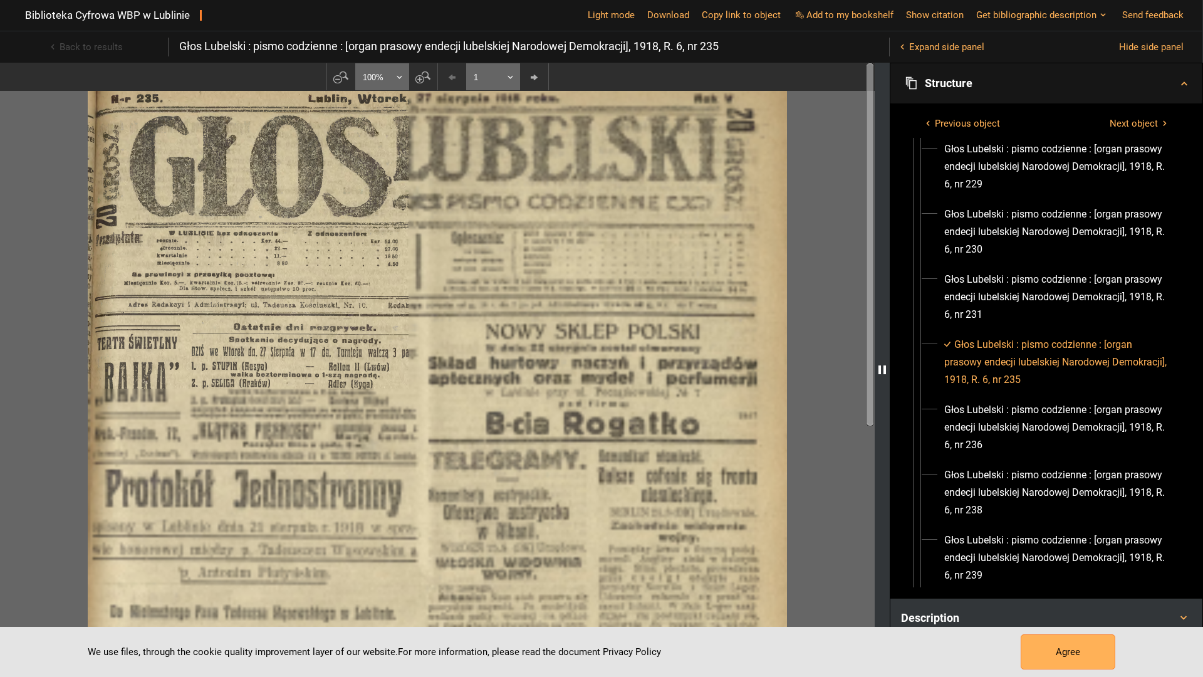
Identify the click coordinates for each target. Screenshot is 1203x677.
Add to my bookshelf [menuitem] (849, 15)
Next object (1134, 123)
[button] (1046, 83)
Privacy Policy (632, 652)
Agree (1068, 652)
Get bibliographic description (1036, 15)
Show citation (935, 15)
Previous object (967, 123)
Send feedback (1153, 15)
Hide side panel (1151, 47)
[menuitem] (1057, 167)
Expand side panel (946, 47)
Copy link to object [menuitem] (741, 15)
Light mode (611, 15)
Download (668, 15)
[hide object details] (882, 370)
